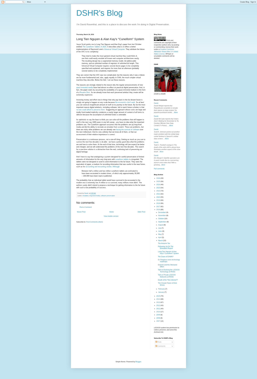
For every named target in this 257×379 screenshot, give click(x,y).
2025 (158, 181)
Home (111, 212)
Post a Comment (86, 207)
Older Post (141, 212)
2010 (158, 312)
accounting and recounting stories (99, 167)
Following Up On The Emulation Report (165, 247)
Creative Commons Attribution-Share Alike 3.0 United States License (166, 51)
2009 (158, 315)
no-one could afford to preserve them (90, 110)
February (161, 289)
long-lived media (94, 195)
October (161, 219)
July (160, 228)
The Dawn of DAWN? (165, 257)
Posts (159, 342)
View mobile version (111, 216)
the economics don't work (125, 102)
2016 (158, 210)
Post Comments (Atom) (94, 222)
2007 (158, 321)
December (162, 212)
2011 (158, 309)
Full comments (159, 169)
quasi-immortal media (84, 87)
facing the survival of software (127, 130)
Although (116, 167)
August (161, 225)
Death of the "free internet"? (168, 280)
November (162, 215)
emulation (85, 195)
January (161, 292)
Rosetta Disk (85, 92)
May (160, 234)
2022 (158, 191)
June (160, 231)
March (160, 240)
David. (156, 103)
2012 (158, 305)
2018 (158, 203)
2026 (158, 178)
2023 (158, 188)
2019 (158, 200)
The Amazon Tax (164, 243)
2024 (158, 184)
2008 (158, 318)
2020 (158, 197)
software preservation (108, 195)
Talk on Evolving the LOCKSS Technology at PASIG (168, 271)
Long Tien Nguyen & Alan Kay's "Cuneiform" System (168, 252)
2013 (158, 302)
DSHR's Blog (99, 12)
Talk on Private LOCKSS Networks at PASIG (167, 276)
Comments (161, 346)
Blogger (138, 362)
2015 (158, 296)
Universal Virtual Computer (114, 49)
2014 (158, 299)
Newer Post (81, 212)
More (176, 112)
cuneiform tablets (122, 159)
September (162, 222)
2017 (158, 206)
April (160, 237)
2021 (158, 194)
